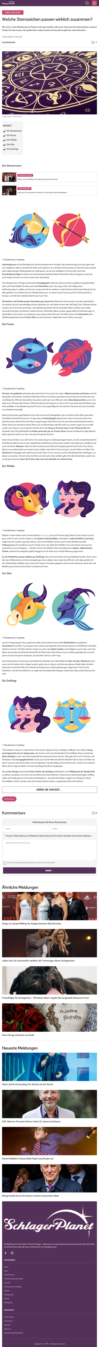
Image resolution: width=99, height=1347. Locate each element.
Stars (6, 1271)
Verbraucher (8, 1294)
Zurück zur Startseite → (49, 789)
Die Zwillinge (12, 149)
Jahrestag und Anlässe (13, 1286)
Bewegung (8, 1302)
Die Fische (11, 135)
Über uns (7, 1329)
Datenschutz (9, 1317)
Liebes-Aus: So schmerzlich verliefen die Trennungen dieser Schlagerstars (42, 192)
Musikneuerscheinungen (13, 1279)
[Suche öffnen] (87, 3)
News (6, 1267)
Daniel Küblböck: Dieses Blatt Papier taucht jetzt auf (27, 1158)
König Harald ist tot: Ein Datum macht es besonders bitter (30, 1195)
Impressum (8, 1321)
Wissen (7, 1290)
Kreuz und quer (12, 12)
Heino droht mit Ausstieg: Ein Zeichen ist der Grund (27, 1084)
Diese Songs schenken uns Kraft (18, 1035)
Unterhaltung (9, 1275)
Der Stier (10, 144)
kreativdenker (8, 42)
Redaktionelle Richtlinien (13, 1333)
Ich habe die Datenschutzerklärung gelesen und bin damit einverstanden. (31, 863)
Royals (6, 1298)
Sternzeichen (9, 799)
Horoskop (44, 535)
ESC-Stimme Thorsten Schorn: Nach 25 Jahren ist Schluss (31, 1121)
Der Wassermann (14, 131)
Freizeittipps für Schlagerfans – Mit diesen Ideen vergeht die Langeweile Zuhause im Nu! (45, 997)
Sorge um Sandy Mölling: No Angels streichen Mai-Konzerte (37, 179)
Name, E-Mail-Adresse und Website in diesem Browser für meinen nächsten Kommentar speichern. (49, 835)
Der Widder (12, 140)
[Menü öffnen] (94, 3)
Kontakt (7, 1325)
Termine (7, 1282)
